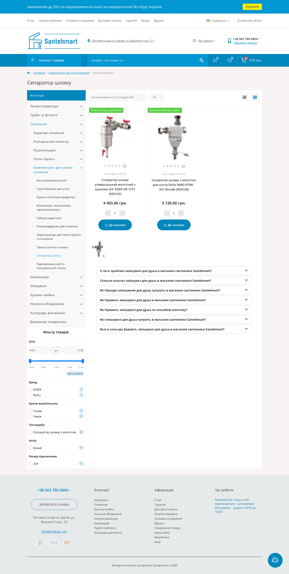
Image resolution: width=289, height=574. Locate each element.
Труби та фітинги (44, 115)
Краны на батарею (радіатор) (56, 197)
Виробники (161, 537)
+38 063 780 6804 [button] (52, 490)
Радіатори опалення (48, 133)
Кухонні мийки (42, 295)
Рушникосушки (44, 150)
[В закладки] (142, 110)
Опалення (39, 72)
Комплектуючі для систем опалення (69, 72)
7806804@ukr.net (54, 532)
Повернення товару (167, 528)
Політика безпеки (50, 20)
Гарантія (131, 20)
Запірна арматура (44, 106)
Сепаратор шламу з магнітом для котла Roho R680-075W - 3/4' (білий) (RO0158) (174, 184)
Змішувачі (38, 286)
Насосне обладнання (47, 304)
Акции (145, 20)
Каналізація (39, 277)
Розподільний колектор (51, 141)
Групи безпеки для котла (53, 189)
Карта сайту (162, 532)
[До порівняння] (136, 110)
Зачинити (252, 6)
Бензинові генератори (48, 322)
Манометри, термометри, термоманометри (54, 208)
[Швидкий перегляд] (130, 110)
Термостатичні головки (52, 247)
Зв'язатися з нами (54, 504)
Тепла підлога (44, 159)
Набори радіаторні (49, 218)
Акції (157, 542)
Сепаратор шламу (49, 255)
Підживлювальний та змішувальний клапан (51, 266)
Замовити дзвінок (245, 43)
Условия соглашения (80, 20)
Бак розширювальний (51, 180)
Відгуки (159, 20)
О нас (30, 20)
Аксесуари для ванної (47, 313)
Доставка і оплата (109, 20)
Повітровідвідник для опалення (57, 226)
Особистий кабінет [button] (249, 20)
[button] (122, 41)
